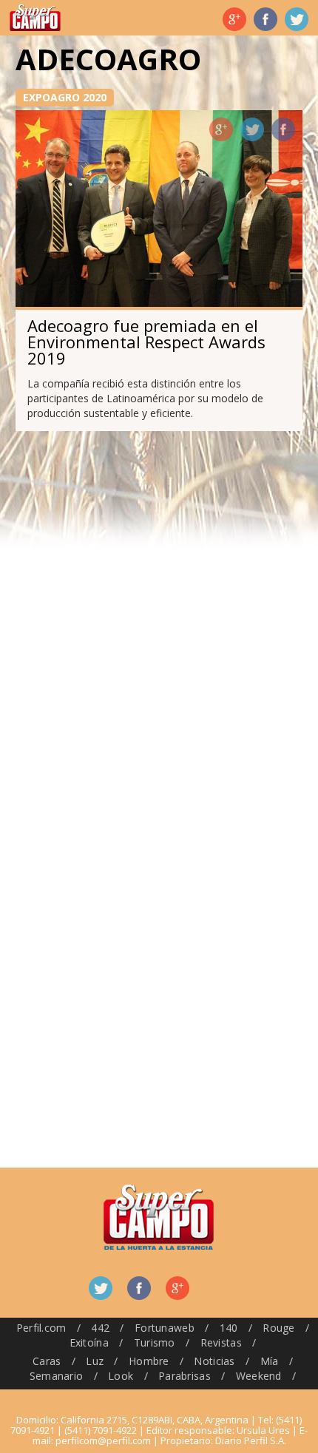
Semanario (57, 1376)
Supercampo (35, 18)
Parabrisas (184, 1376)
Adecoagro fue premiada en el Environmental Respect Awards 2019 (146, 341)
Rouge (278, 1328)
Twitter (296, 19)
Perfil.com (41, 1328)
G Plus (234, 19)
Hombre (149, 1361)
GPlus (221, 129)
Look (120, 1376)
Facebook (265, 19)
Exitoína (89, 1342)
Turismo (154, 1342)
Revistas (221, 1342)
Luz (95, 1361)
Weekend (259, 1376)
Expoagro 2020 (64, 97)
